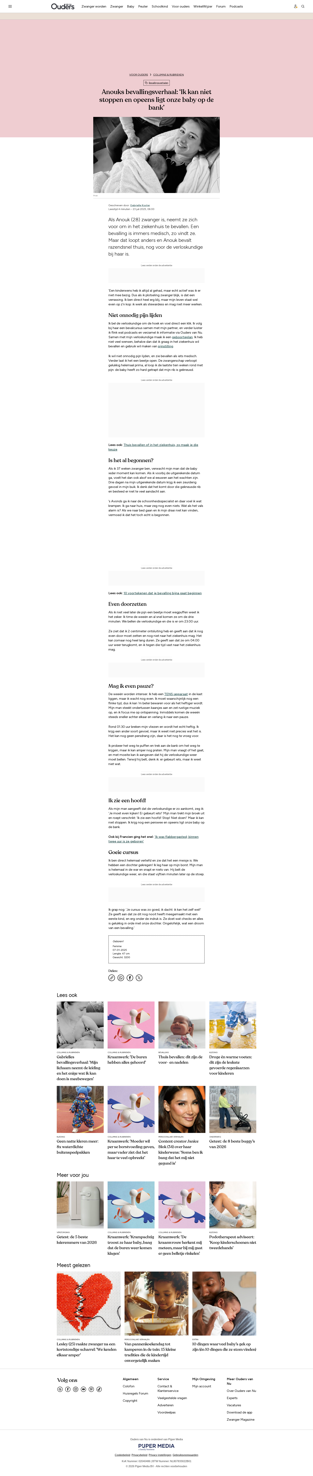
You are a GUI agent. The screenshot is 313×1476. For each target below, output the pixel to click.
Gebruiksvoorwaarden (185, 1455)
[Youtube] (83, 1389)
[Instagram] (75, 1389)
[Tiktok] (99, 1389)
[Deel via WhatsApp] (121, 978)
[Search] (303, 6)
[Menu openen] (10, 6)
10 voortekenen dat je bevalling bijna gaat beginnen (163, 593)
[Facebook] (67, 1389)
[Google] (60, 1389)
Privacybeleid (139, 1455)
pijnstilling (165, 346)
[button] (160, 1455)
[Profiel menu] (295, 6)
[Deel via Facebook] (130, 978)
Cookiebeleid (122, 1455)
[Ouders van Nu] (62, 6)
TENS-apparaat (176, 694)
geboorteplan (182, 337)
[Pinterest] (91, 1389)
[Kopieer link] (111, 978)
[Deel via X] (139, 978)
